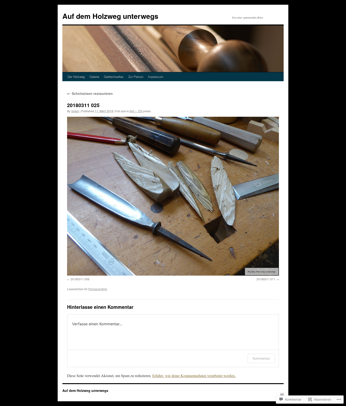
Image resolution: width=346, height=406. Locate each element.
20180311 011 (266, 279)
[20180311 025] (173, 196)
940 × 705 (135, 111)
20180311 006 (80, 279)
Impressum (155, 76)
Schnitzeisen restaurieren (90, 93)
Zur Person (135, 76)
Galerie (94, 76)
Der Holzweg (76, 76)
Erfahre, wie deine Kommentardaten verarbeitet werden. (193, 375)
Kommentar (261, 358)
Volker (75, 111)
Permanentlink (97, 289)
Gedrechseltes (114, 76)
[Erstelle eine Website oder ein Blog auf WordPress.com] (282, 395)
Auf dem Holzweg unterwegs (110, 16)
